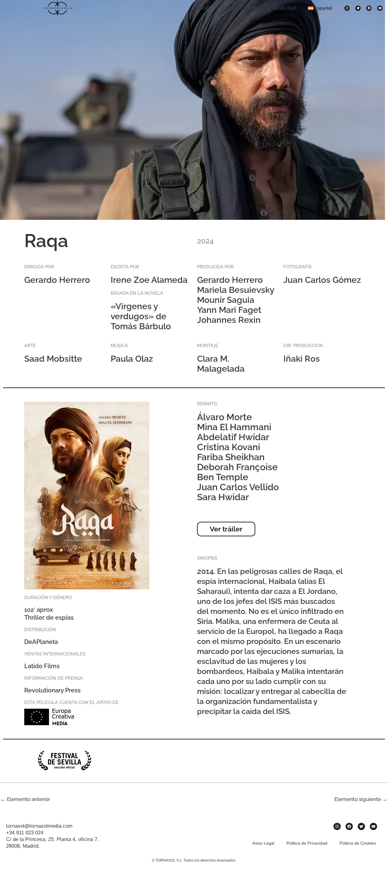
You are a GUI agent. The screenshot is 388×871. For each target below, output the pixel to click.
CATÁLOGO (284, 8)
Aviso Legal (263, 843)
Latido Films (42, 666)
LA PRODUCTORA (241, 8)
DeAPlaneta (41, 641)
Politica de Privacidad (306, 843)
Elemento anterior (25, 799)
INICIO (203, 8)
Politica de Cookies (358, 843)
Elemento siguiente (360, 799)
